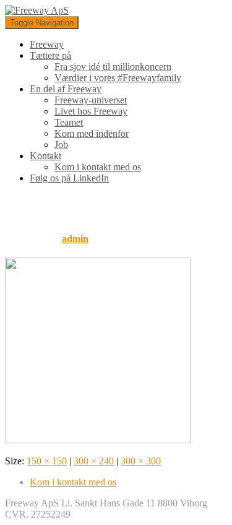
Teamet (68, 122)
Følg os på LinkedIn (69, 178)
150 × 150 (47, 461)
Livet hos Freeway (90, 111)
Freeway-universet (90, 100)
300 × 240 (94, 461)
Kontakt (45, 155)
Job (61, 144)
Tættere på (50, 55)
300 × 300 (141, 461)
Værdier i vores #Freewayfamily (117, 77)
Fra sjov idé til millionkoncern (112, 66)
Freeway (47, 44)
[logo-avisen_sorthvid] (98, 440)
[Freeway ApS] (37, 10)
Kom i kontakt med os (97, 167)
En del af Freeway (65, 89)
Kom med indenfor (91, 133)
